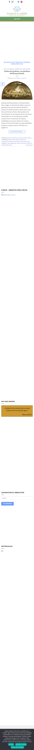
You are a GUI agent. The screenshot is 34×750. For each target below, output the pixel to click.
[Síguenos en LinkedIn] (25, 2)
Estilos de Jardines (8, 69)
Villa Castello (17, 143)
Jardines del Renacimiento (23, 69)
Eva (25, 78)
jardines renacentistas (14, 141)
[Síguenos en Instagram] (12, 2)
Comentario (29, 145)
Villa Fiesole (9, 145)
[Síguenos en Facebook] (9, 2)
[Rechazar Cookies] (32, 740)
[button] (17, 19)
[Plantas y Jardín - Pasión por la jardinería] (17, 10)
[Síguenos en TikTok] (15, 2)
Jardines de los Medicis (13, 139)
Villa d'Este (23, 143)
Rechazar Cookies (21, 744)
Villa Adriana (24, 141)
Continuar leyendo (17, 131)
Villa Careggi (10, 143)
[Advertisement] (17, 39)
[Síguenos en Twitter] (18, 2)
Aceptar (11, 744)
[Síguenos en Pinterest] (21, 2)
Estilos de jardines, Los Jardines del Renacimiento (17, 72)
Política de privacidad (17, 747)
